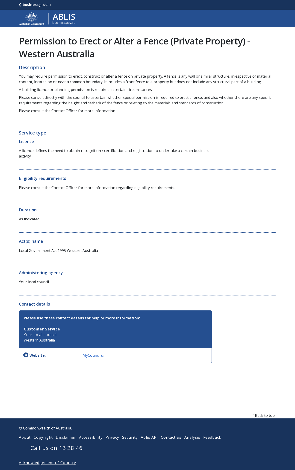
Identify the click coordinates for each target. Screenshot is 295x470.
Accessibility (90, 437)
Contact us (171, 437)
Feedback (212, 437)
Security (130, 437)
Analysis (192, 437)
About (25, 437)
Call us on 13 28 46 (56, 448)
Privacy (112, 437)
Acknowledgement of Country (47, 462)
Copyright (43, 437)
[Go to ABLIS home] (47, 18)
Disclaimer (66, 437)
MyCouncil (93, 355)
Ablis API (149, 437)
